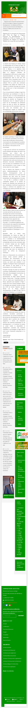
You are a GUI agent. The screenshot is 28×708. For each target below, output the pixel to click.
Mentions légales (11, 701)
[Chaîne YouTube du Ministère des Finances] (10, 605)
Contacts (19, 701)
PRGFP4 (20, 412)
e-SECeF (20, 348)
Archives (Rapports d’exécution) (10, 664)
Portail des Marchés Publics (20, 523)
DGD (19, 530)
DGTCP (20, 532)
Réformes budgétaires (20, 394)
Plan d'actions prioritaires (20, 418)
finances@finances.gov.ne (11, 602)
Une (15, 19)
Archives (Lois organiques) (9, 666)
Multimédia (5, 637)
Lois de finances (20, 375)
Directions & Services (8, 629)
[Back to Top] (2, 705)
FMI (19, 551)
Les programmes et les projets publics (20, 483)
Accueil (11, 19)
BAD (19, 549)
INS (19, 520)
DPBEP (19, 424)
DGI (19, 527)
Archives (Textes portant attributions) (12, 661)
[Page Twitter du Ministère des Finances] (7, 605)
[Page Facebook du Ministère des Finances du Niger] (4, 605)
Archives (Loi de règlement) (9, 653)
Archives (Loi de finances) (9, 650)
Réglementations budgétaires (20, 388)
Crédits (21, 699)
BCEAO (20, 546)
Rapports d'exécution (20, 384)
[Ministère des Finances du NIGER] (14, 9)
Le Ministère (6, 626)
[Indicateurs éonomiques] (20, 445)
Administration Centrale (20, 461)
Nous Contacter (7, 640)
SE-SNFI (20, 537)
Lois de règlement (20, 380)
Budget (5, 632)
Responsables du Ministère (20, 491)
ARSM (19, 533)
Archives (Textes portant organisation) (12, 658)
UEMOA (20, 547)
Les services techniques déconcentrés (20, 469)
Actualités (5, 634)
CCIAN (19, 535)
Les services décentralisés (20, 475)
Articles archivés (7, 647)
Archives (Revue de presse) (9, 655)
